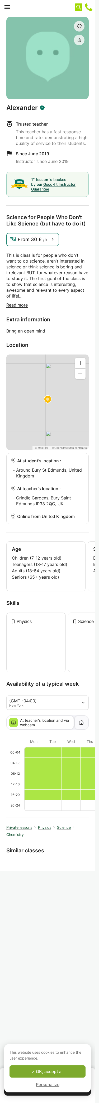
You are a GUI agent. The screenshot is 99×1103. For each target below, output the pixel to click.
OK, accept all (49, 1071)
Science (86, 621)
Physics (24, 621)
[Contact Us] (88, 7)
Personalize (47, 1084)
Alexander (22, 107)
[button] (79, 26)
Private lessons (19, 827)
